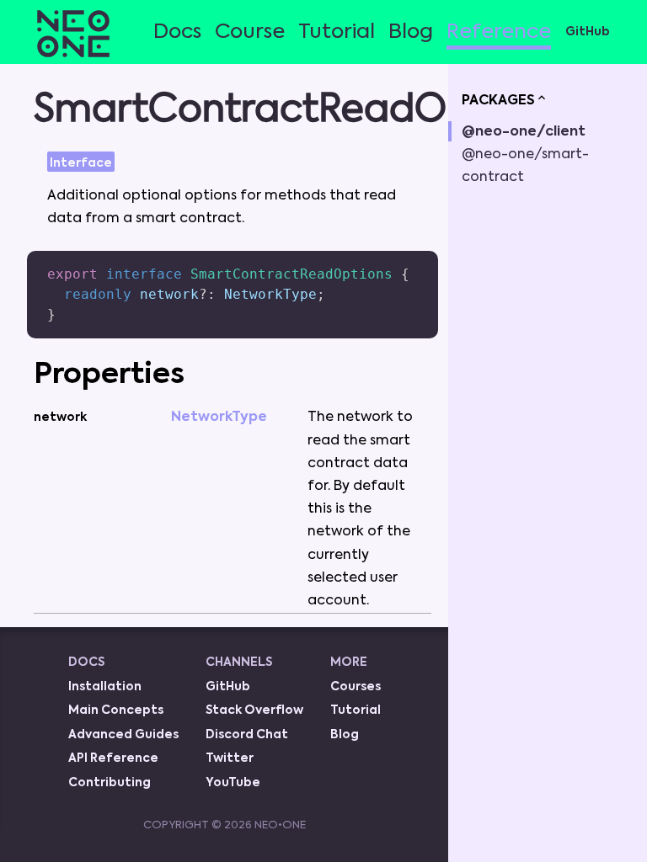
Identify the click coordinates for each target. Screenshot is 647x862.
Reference (498, 32)
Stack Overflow (254, 710)
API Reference (113, 758)
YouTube (233, 783)
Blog (410, 32)
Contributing (109, 783)
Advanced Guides (123, 735)
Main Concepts (115, 710)
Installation (105, 687)
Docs (177, 32)
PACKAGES (498, 101)
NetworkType (219, 417)
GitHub (587, 32)
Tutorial (336, 32)
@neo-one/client (524, 132)
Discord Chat (247, 735)
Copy (399, 258)
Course (250, 32)
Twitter (230, 758)
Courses (355, 687)
